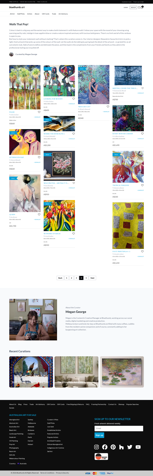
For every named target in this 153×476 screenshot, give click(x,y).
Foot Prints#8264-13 (121, 251)
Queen (12, 214)
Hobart (30, 444)
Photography (14, 448)
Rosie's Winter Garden (123, 134)
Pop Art (12, 444)
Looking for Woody (53, 99)
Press (25, 404)
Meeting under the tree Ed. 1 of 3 (128, 88)
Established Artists (54, 430)
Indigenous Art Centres (55, 448)
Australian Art (14, 427)
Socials (11, 408)
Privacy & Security (62, 473)
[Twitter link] (131, 450)
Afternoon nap (16, 157)
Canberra (31, 434)
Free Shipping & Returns (75, 404)
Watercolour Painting (17, 458)
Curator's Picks (52, 420)
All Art (12, 14)
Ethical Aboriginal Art (55, 444)
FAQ (87, 404)
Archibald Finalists (54, 441)
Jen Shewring (49, 185)
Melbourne (32, 423)
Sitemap (121, 404)
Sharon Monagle (15, 160)
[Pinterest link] (115, 450)
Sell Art (49, 451)
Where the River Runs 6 (54, 134)
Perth (30, 437)
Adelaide (31, 427)
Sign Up (133, 7)
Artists (29, 14)
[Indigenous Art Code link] (119, 456)
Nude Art (12, 437)
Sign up (99, 435)
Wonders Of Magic (52, 234)
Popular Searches (132, 404)
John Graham (15, 115)
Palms (12, 112)
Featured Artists (53, 434)
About (37, 14)
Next (92, 278)
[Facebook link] (106, 450)
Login (126, 7)
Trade (54, 14)
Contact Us (112, 404)
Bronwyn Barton (119, 188)
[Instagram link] (98, 450)
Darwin (30, 441)
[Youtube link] (140, 450)
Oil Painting (13, 441)
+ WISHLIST (37, 117)
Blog (19, 404)
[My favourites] (139, 7)
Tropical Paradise (121, 185)
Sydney (30, 420)
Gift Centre (51, 404)
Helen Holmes (49, 101)
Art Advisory (63, 14)
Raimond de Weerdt (120, 91)
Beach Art (12, 430)
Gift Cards (45, 14)
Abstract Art (13, 423)
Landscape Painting (16, 434)
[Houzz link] (123, 450)
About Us (12, 404)
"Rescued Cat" (84, 107)
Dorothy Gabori (119, 254)
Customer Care (126, 2)
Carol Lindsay (49, 236)
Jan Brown (14, 217)
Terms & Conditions (47, 473)
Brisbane (31, 430)
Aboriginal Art (14, 420)
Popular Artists (52, 437)
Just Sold (50, 427)
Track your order (138, 2)
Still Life (12, 455)
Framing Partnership (98, 404)
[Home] (17, 7)
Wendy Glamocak (85, 109)
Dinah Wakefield (50, 136)
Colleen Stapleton (119, 136)
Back (60, 278)
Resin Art (12, 451)
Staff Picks (21, 14)
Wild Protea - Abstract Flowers (58, 183)
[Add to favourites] (39, 112)
